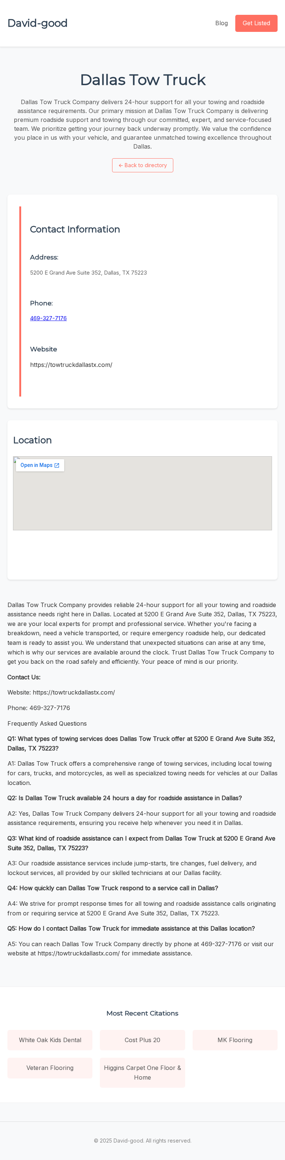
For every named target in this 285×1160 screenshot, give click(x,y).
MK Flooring (234, 1040)
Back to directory (142, 165)
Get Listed (256, 23)
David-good (37, 23)
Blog (221, 23)
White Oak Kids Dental (50, 1040)
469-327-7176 (48, 318)
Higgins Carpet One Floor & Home (142, 1072)
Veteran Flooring (49, 1067)
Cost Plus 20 (142, 1040)
